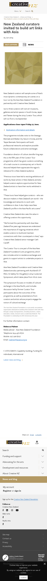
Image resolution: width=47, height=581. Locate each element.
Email (32, 434)
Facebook (3, 510)
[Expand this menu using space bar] (43, 456)
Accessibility (7, 546)
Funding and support (12, 456)
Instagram (12, 510)
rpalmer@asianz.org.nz (18, 339)
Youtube (17, 510)
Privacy (5, 542)
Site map (6, 534)
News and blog (10, 479)
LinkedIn (38, 434)
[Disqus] (23, 399)
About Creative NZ (11, 473)
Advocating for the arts (13, 461)
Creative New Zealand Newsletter (26, 499)
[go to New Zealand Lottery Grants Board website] (13, 558)
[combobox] (19, 450)
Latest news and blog (12, 359)
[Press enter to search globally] (43, 450)
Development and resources (15, 467)
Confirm (23, 577)
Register (7, 490)
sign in (17, 490)
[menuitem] (23, 456)
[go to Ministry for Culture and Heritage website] (41, 557)
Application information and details (20, 129)
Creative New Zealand (11, 17)
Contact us (7, 538)
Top (37, 443)
